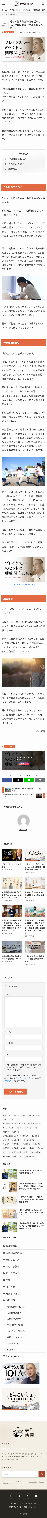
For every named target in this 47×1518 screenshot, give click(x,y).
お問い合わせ (33, 1507)
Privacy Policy (33, 1482)
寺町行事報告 (12, 1266)
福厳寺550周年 (35, 1152)
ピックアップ (12, 1273)
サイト (7, 1054)
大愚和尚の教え (16, 164)
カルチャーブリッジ (16, 1331)
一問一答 (28, 1128)
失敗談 (23, 1148)
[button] (7, 780)
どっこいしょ (14, 1119)
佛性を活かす (16, 1140)
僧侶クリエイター (30, 1140)
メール (8, 1042)
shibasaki (23, 830)
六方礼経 (6, 1144)
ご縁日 (5, 1119)
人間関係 (6, 1132)
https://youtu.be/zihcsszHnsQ (23, 584)
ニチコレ (19, 1128)
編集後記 (12, 168)
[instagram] (27, 1496)
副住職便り (26, 1144)
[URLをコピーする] (40, 780)
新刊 (4, 1152)
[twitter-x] (19, 1496)
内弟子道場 (15, 1144)
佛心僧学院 (35, 1136)
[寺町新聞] (23, 4)
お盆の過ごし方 (33, 1115)
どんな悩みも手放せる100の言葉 (14, 1124)
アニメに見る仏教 (15, 1325)
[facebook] (10, 1496)
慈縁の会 (40, 1148)
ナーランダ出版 (8, 1128)
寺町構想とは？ (14, 1312)
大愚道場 (15, 1148)
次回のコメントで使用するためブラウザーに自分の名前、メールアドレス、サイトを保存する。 (24, 1067)
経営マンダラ (17, 1156)
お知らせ (10, 1280)
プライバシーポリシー (26, 1078)
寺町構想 (31, 1148)
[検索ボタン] (43, 4)
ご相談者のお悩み (17, 159)
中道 (35, 1128)
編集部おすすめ (30, 1156)
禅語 (25, 1152)
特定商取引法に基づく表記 (18, 1507)
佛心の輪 (10, 1286)
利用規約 (7, 1081)
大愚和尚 (6, 1148)
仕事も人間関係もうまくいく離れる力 (15, 1136)
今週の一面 (15, 1132)
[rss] (36, 1496)
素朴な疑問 (6, 1156)
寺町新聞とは (15, 1503)
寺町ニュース (9, 32)
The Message (13, 1355)
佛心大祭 (6, 1140)
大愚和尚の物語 (14, 1318)
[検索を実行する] (41, 1474)
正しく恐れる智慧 (15, 1152)
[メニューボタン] (4, 4)
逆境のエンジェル (15, 1337)
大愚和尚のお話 (14, 1253)
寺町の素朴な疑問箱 (16, 1306)
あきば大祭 (6, 1115)
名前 (7, 1031)
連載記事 (10, 1300)
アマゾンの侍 (13, 1343)
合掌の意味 (36, 1144)
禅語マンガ (12, 1349)
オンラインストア (34, 1124)
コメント (9, 994)
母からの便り (12, 1293)
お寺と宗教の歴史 (19, 1115)
